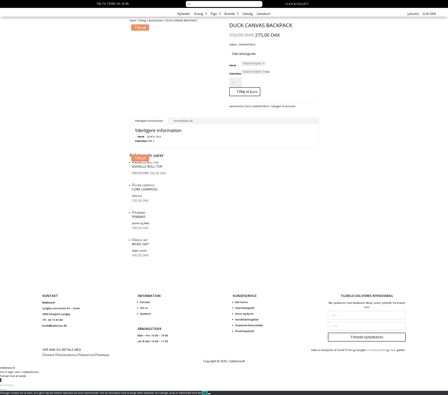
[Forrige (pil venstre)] (1, 389)
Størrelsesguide (244, 308)
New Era (137, 196)
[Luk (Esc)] (11, 385)
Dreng (198, 14)
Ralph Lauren (139, 250)
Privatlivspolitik (244, 331)
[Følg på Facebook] (427, 4)
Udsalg (247, 14)
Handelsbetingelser (247, 319)
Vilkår (393, 350)
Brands (229, 14)
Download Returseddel (249, 325)
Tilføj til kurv (247, 91)
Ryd (267, 71)
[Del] (8, 385)
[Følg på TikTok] (434, 4)
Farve (232, 65)
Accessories (156, 20)
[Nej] (209, 393)
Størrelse (235, 73)
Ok (204, 392)
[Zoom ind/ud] (1, 385)
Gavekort (264, 14)
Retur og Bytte (244, 313)
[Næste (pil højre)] (5, 389)
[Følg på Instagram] (421, 4)
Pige (214, 14)
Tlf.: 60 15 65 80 (52, 320)
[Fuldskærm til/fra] (5, 385)
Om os (144, 308)
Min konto (241, 302)
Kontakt (145, 302)
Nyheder (183, 14)
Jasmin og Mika (140, 223)
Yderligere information (149, 120)
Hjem (133, 20)
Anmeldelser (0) (183, 120)
